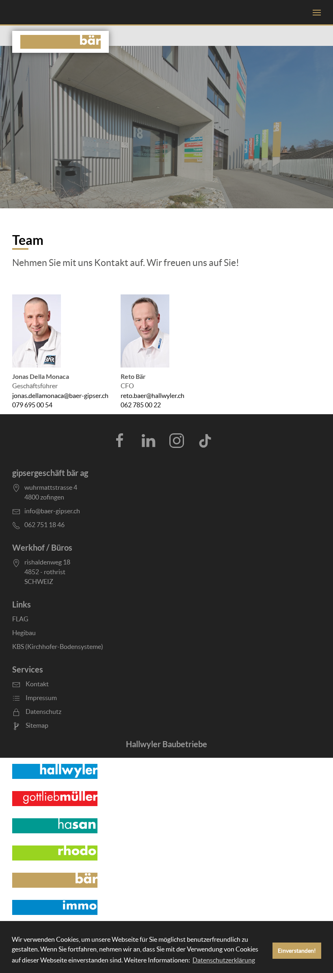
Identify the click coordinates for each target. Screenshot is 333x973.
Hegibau (24, 632)
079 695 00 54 (32, 405)
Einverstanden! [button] (297, 950)
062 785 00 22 (141, 405)
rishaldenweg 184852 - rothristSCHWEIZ (47, 571)
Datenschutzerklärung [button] (223, 960)
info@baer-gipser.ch (52, 511)
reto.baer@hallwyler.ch (152, 395)
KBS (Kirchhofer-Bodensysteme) (57, 646)
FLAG (20, 619)
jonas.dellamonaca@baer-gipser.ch (60, 395)
